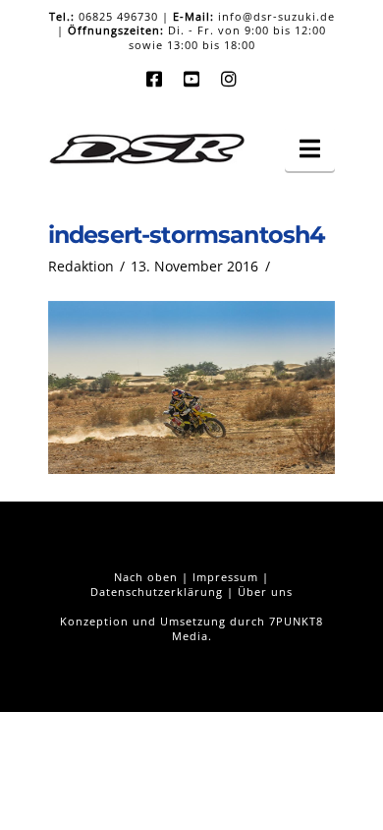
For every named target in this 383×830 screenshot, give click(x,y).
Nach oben (146, 576)
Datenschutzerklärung (156, 591)
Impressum (225, 576)
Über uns (265, 591)
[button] (310, 148)
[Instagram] (229, 78)
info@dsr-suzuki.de (276, 16)
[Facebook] (154, 78)
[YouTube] (191, 78)
